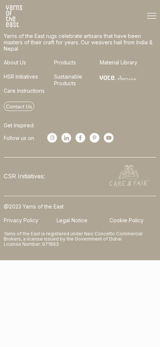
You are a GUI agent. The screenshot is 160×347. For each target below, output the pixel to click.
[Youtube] (108, 138)
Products (65, 62)
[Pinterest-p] (94, 138)
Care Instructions (24, 90)
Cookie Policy (126, 220)
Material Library (118, 62)
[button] (151, 16)
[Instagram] (52, 138)
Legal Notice (72, 220)
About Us (15, 62)
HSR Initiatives (21, 76)
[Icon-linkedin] (66, 138)
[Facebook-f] (80, 138)
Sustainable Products (68, 79)
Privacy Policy (21, 220)
